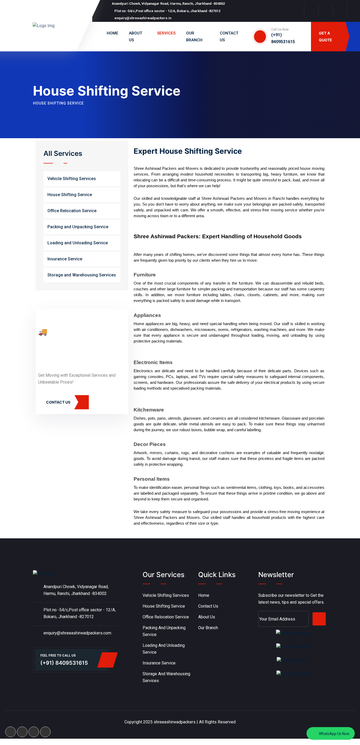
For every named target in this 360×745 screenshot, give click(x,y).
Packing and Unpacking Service (77, 226)
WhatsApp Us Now (333, 734)
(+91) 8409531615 (64, 663)
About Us (206, 616)
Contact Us (208, 606)
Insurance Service (64, 258)
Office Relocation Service (71, 210)
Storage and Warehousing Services (81, 274)
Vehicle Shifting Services (71, 178)
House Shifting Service (69, 194)
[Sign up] (319, 618)
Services (166, 33)
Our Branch (208, 627)
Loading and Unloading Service (77, 242)
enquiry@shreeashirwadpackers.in (142, 18)
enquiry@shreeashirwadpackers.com (77, 632)
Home (112, 33)
